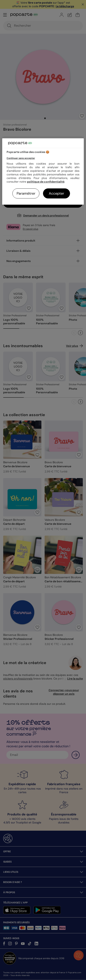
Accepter (56, 193)
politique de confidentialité (45, 181)
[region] (43, 171)
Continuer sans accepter (21, 158)
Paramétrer (26, 193)
